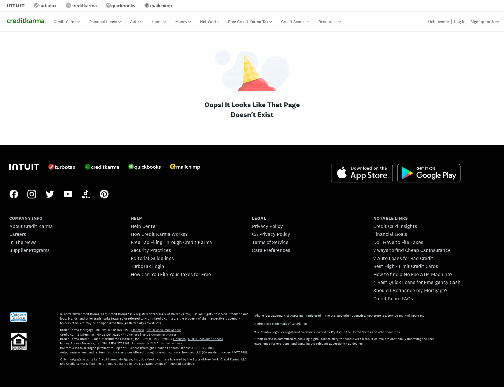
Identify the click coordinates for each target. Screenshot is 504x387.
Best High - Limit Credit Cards (405, 266)
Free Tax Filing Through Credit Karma (171, 242)
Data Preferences (271, 250)
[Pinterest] (104, 195)
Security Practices (151, 250)
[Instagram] (31, 195)
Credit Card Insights (395, 226)
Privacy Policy (267, 226)
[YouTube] (68, 195)
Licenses (137, 330)
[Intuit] (24, 167)
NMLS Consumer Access (163, 330)
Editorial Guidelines (152, 258)
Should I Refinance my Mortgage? (410, 290)
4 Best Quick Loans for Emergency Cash (417, 282)
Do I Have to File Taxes (398, 242)
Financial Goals (390, 234)
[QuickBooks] (144, 167)
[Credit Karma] (102, 167)
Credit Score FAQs (393, 298)
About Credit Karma (31, 226)
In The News (22, 242)
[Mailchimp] (185, 167)
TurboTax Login (147, 266)
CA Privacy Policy (271, 234)
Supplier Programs (29, 250)
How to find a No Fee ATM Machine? (412, 274)
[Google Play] (429, 174)
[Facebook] (13, 195)
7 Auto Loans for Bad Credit (403, 258)
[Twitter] (50, 195)
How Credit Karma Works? (159, 234)
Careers (17, 234)
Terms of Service (270, 242)
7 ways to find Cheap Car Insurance (412, 250)
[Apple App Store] (362, 174)
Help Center (144, 226)
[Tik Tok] (86, 195)
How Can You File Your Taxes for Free (171, 274)
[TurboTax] (62, 167)
